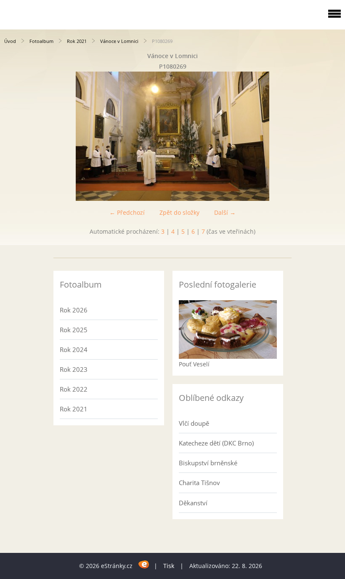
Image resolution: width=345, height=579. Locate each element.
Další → (225, 212)
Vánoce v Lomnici (119, 41)
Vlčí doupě (194, 423)
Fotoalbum (41, 41)
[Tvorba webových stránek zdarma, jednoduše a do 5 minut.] (144, 564)
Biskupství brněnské (208, 463)
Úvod (10, 41)
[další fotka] (331, 136)
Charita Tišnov (199, 482)
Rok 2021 (77, 41)
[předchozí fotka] (13, 136)
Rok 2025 (74, 330)
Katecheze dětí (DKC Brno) (216, 443)
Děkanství (193, 503)
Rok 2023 (74, 369)
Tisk (168, 566)
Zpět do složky (179, 212)
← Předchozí (127, 212)
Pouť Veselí (194, 364)
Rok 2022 (74, 389)
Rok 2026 (74, 310)
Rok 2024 (74, 349)
